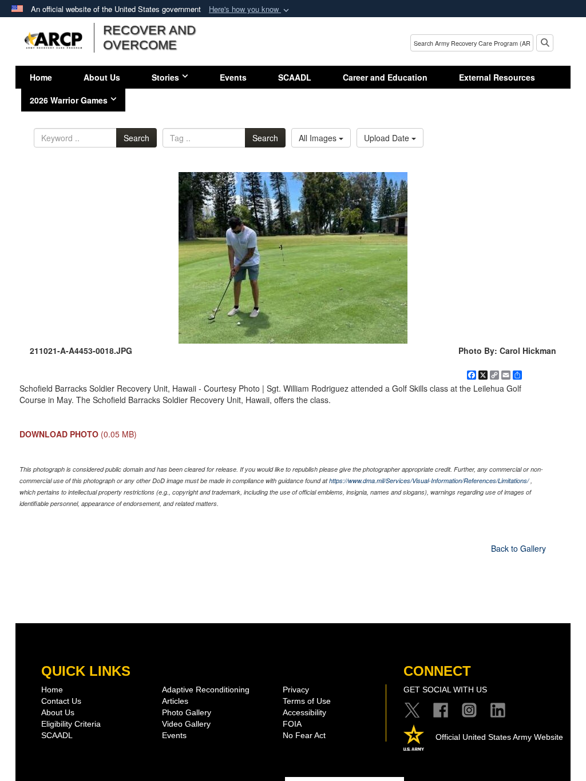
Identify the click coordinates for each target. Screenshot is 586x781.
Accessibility (304, 712)
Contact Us (61, 701)
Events (233, 77)
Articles (175, 701)
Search (136, 138)
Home (41, 77)
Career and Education (385, 77)
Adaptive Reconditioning (206, 689)
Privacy (296, 689)
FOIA (292, 723)
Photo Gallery (186, 712)
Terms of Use (307, 701)
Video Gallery (186, 723)
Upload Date (387, 138)
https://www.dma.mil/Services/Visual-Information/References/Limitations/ (429, 480)
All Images (319, 138)
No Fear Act (304, 735)
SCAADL (294, 77)
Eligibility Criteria (71, 723)
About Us (102, 77)
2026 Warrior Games (69, 100)
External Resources (497, 77)
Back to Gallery (518, 548)
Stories (165, 77)
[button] (250, 9)
